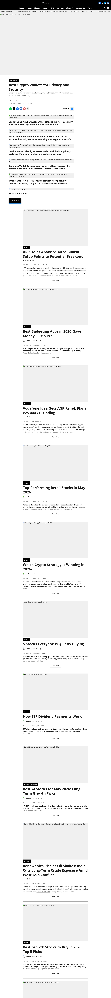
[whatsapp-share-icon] (10, 109)
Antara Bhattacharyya (34, 340)
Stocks (29, 8)
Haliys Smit (13, 100)
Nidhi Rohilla (27, 417)
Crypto (45, 8)
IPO (52, 8)
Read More (55, 281)
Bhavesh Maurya (29, 260)
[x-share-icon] (14, 109)
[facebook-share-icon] (17, 109)
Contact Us (80, 8)
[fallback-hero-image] (55, 227)
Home (21, 8)
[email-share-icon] (24, 109)
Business (60, 8)
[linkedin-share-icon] (21, 109)
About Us (69, 8)
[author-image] (24, 340)
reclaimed (54, 268)
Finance (37, 8)
